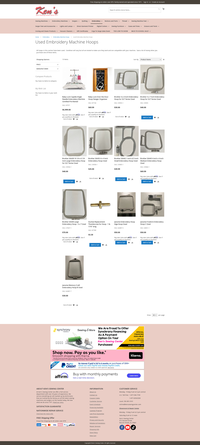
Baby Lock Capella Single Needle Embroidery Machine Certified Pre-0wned (73, 99)
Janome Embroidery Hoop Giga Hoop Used (124, 223)
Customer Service (96, 401)
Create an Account (158, 2)
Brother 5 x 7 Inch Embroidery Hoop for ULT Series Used (152, 98)
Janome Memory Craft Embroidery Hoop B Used (72, 286)
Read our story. (58, 402)
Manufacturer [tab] (42, 69)
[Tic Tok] (133, 429)
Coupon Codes (95, 398)
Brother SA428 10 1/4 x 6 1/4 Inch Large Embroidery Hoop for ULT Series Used (73, 160)
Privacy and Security (97, 420)
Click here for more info (44, 414)
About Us (93, 392)
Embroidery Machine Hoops (61, 37)
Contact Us (93, 395)
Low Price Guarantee (97, 414)
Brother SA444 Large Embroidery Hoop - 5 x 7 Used (74, 223)
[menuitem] (42, 21)
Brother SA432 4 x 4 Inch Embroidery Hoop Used (98, 159)
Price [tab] (38, 64)
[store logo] (47, 11)
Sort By (136, 59)
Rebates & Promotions (97, 423)
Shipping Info (94, 429)
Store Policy (94, 433)
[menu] (100, 26)
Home (37, 37)
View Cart (93, 436)
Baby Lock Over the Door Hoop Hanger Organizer (98, 98)
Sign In (146, 2)
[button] (74, 119)
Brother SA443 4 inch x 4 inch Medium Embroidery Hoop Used (151, 160)
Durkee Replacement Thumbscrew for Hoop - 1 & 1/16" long (99, 224)
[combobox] (135, 10)
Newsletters (94, 417)
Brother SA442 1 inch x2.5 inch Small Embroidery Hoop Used (126, 159)
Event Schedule (95, 404)
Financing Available (96, 408)
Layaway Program (96, 411)
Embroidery (46, 37)
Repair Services (95, 426)
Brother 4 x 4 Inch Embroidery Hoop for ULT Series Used (126, 98)
